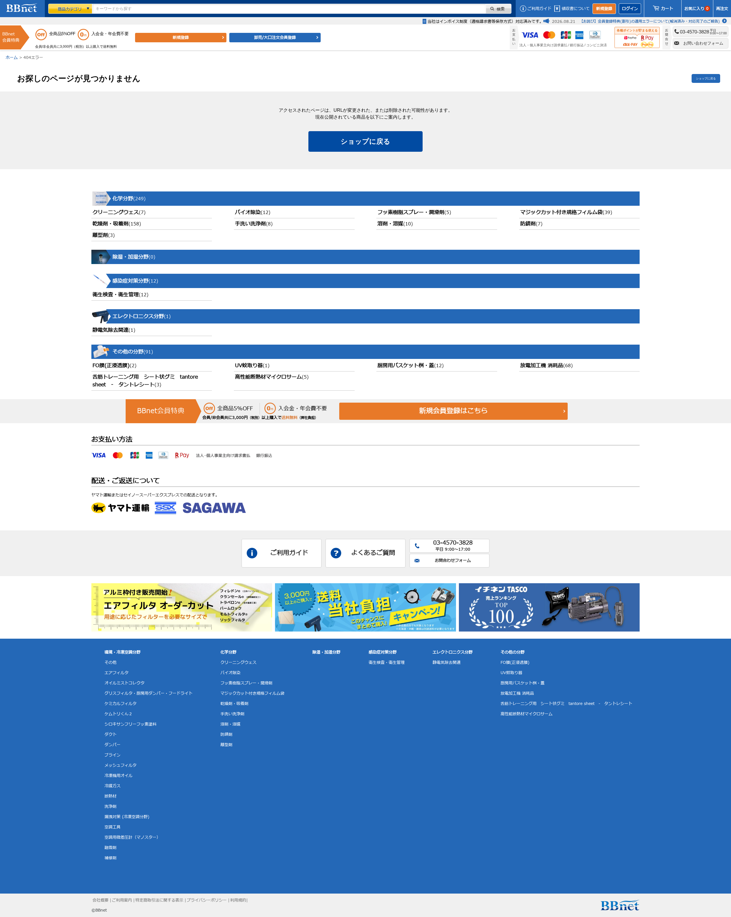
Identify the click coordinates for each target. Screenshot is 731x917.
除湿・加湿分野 (326, 652)
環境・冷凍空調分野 (122, 652)
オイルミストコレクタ (124, 683)
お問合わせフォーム (453, 561)
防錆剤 (531, 224)
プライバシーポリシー (207, 900)
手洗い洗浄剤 (254, 224)
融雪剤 (111, 848)
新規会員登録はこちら (453, 411)
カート (667, 9)
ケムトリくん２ (118, 714)
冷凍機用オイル (118, 776)
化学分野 (228, 652)
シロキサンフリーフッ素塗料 (130, 724)
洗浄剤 (111, 807)
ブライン (113, 755)
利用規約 (238, 900)
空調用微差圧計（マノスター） (132, 837)
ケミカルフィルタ (120, 704)
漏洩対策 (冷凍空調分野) (127, 817)
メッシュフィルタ (120, 765)
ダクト (111, 735)
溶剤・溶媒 (395, 224)
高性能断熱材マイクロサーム (272, 377)
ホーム (12, 58)
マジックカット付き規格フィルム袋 (566, 212)
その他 (111, 663)
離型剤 (104, 235)
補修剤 (111, 858)
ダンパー (113, 745)
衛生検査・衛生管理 (120, 295)
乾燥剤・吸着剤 (117, 224)
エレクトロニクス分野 (453, 652)
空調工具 (113, 827)
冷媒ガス (113, 786)
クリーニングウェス (119, 212)
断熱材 (111, 796)
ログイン (630, 9)
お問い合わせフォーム (703, 43)
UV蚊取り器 (252, 365)
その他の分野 (513, 652)
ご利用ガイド (539, 9)
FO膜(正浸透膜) (114, 365)
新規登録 (604, 9)
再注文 (722, 9)
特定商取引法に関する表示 (159, 900)
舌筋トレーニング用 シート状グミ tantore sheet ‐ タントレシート (145, 381)
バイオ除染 (252, 212)
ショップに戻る (706, 78)
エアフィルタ (116, 673)
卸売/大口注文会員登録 (275, 38)
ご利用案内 (122, 900)
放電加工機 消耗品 (546, 365)
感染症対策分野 (383, 652)
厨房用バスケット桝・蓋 (410, 365)
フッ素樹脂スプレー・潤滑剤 (414, 212)
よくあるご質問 (373, 553)
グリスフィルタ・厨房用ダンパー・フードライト (148, 693)
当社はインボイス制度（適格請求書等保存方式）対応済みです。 (485, 22)
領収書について (576, 9)
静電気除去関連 (114, 330)
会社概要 (101, 900)
